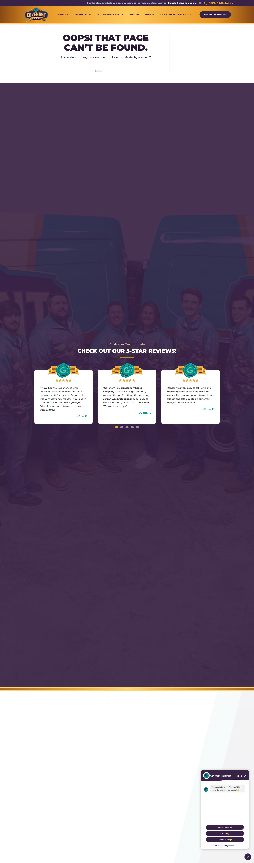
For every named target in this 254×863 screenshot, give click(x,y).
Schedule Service (215, 14)
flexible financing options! (182, 3)
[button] (29, 395)
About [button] (62, 14)
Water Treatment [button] (109, 14)
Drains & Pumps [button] (140, 14)
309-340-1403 (220, 3)
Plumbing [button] (81, 14)
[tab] (116, 427)
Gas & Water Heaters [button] (174, 14)
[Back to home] (36, 14)
